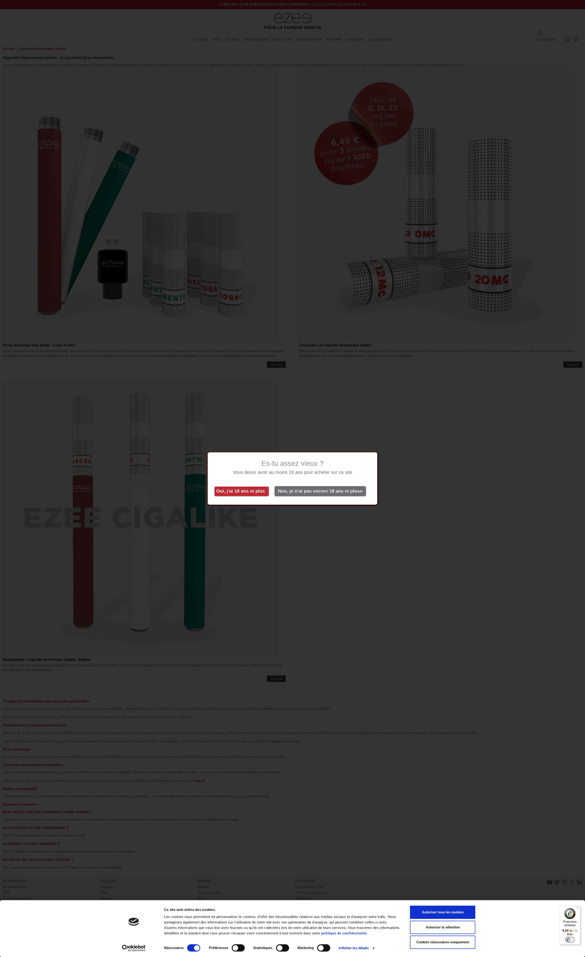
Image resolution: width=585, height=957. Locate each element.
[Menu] (577, 908)
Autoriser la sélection (443, 927)
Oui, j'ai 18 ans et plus (242, 490)
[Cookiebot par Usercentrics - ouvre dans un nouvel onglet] (134, 948)
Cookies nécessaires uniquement (442, 942)
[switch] (238, 948)
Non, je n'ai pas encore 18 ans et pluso (320, 490)
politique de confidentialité (344, 933)
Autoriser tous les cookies (443, 912)
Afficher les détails (354, 948)
